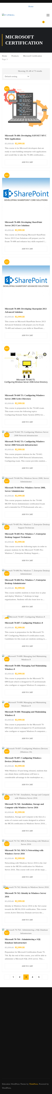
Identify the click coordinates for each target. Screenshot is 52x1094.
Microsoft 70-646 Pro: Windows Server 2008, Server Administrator (25, 489)
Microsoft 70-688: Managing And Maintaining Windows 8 (25, 667)
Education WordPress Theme (14, 1084)
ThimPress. (33, 1084)
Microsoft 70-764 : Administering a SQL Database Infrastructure (23, 941)
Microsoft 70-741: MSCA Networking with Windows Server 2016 (24, 852)
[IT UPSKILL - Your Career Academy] (10, 15)
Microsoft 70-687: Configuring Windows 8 (24, 623)
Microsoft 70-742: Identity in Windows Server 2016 (25, 895)
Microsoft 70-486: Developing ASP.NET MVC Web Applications (26, 137)
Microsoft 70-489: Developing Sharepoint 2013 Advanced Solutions (26, 310)
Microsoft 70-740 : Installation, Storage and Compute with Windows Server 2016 (24, 806)
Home (30, 6)
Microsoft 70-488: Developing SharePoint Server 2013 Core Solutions (23, 224)
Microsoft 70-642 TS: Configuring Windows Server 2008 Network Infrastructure (25, 443)
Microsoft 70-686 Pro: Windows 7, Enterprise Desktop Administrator (25, 582)
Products (15, 56)
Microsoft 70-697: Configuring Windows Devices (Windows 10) (23, 760)
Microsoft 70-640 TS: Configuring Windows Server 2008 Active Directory (25, 397)
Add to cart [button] (27, 162)
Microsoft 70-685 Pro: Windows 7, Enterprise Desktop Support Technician (25, 535)
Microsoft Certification (32, 56)
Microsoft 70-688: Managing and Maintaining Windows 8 (25, 713)
